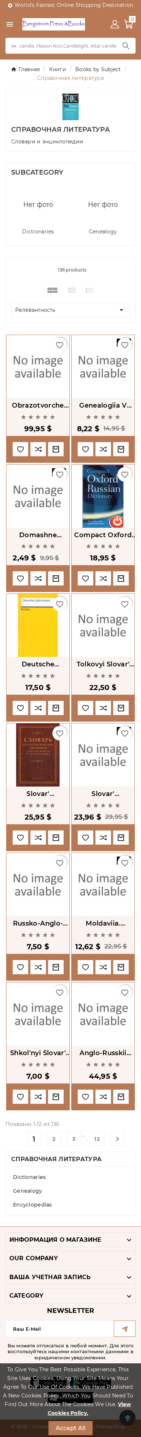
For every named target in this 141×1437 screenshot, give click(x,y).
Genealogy (103, 231)
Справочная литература (56, 1159)
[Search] (125, 46)
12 (97, 1139)
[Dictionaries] (38, 204)
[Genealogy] (103, 204)
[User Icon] (115, 24)
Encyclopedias (32, 1204)
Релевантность (70, 310)
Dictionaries (38, 231)
